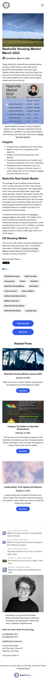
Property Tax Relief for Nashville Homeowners (23, 427)
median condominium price (15, 296)
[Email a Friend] (8, 269)
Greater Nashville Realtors (29, 135)
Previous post (23, 323)
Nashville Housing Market (14, 286)
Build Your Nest (31, 276)
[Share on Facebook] (3, 269)
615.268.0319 (7, 636)
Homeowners (10, 281)
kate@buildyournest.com (12, 641)
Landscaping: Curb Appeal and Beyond (23, 486)
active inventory (11, 291)
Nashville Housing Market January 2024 (23, 373)
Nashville (34, 281)
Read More (23, 390)
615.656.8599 (7, 634)
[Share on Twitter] (5, 269)
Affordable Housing (12, 276)
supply (40, 171)
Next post (23, 332)
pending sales (31, 310)
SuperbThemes (24, 668)
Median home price (12, 301)
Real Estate (34, 286)
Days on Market (28, 291)
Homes (22, 281)
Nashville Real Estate (13, 310)
